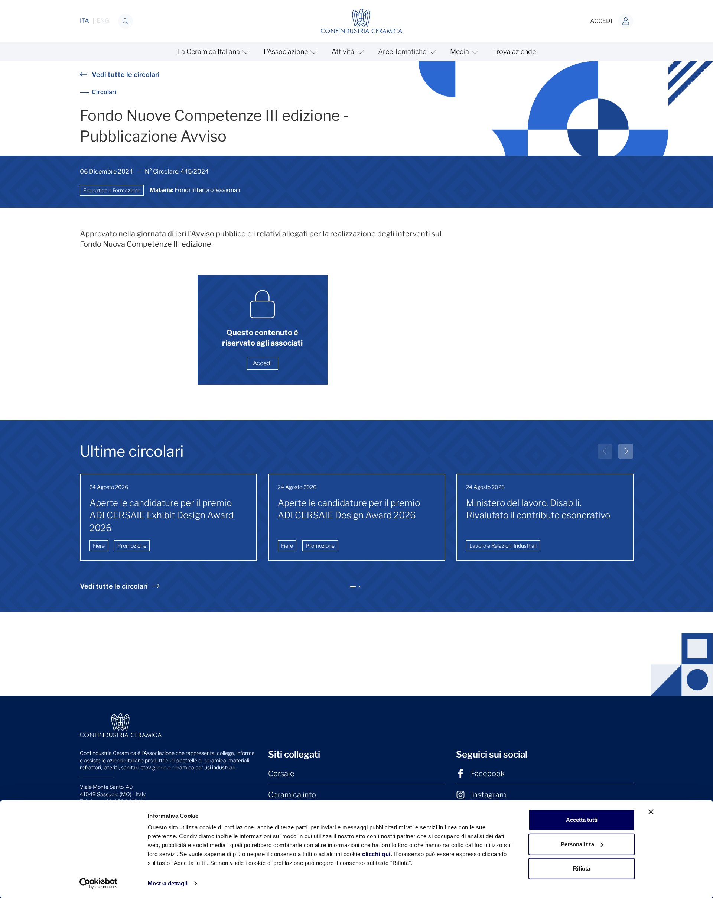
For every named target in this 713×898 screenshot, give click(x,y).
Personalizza (577, 844)
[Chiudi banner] (651, 811)
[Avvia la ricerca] (125, 21)
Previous (605, 451)
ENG (103, 21)
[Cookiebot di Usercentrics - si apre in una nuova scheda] (98, 883)
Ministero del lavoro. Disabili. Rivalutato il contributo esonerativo (538, 509)
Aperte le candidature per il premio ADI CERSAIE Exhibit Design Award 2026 (161, 515)
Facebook (488, 773)
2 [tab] (360, 589)
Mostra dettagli (168, 883)
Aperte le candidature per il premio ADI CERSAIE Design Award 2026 (349, 509)
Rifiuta (581, 868)
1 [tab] (353, 589)
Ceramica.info (292, 794)
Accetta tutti (582, 820)
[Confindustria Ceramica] (362, 20)
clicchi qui (376, 854)
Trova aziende (514, 51)
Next (625, 451)
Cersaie (281, 773)
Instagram (488, 794)
